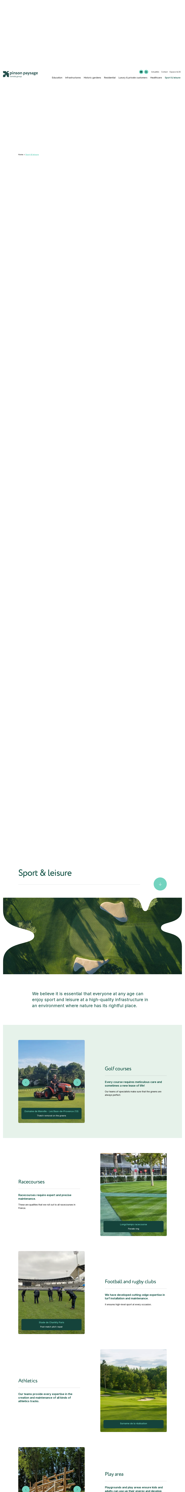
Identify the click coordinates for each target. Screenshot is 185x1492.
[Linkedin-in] (146, 72)
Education (57, 77)
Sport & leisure (172, 77)
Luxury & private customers (133, 77)
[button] (26, 1082)
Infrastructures (73, 77)
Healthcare (156, 77)
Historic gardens (92, 77)
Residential (110, 77)
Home (20, 154)
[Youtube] (141, 72)
